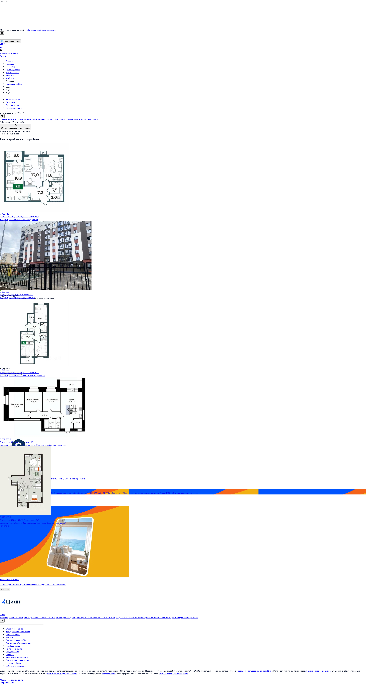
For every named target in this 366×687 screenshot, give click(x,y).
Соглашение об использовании (41, 30)
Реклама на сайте (14, 648)
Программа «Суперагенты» (18, 643)
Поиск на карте (13, 634)
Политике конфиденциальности (62, 673)
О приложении (7, 682)
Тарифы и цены (13, 646)
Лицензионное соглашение (318, 670)
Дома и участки (13, 69)
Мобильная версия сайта (11, 679)
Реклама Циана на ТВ (16, 640)
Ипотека (10, 75)
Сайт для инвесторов (15, 666)
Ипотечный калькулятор (17, 657)
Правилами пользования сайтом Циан (254, 670)
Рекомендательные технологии (173, 673)
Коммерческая (12, 72)
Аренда (9, 61)
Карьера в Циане (13, 663)
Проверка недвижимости (17, 660)
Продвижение (12, 651)
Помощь (10, 654)
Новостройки (12, 66)
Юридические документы (18, 631)
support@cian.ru (109, 673)
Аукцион (9, 637)
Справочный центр (14, 628)
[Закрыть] (2, 33)
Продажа (10, 64)
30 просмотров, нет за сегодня (15, 127)
